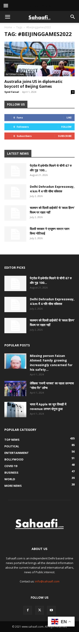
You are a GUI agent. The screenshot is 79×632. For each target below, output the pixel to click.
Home (8, 27)
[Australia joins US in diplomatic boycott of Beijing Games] (39, 59)
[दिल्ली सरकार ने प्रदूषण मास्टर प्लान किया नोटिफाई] (15, 234)
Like (69, 117)
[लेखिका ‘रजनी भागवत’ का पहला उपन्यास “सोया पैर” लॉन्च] (15, 388)
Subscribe (65, 136)
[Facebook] (27, 610)
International (15, 74)
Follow (66, 126)
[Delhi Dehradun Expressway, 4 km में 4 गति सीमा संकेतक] (15, 192)
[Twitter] (39, 610)
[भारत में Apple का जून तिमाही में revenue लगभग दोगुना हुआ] (15, 409)
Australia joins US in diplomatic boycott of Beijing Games (33, 84)
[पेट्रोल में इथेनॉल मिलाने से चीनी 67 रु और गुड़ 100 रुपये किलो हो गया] (15, 171)
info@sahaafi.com (47, 581)
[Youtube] (51, 610)
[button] (7, 17)
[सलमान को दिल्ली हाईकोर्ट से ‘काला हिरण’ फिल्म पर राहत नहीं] (15, 213)
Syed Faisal (11, 91)
